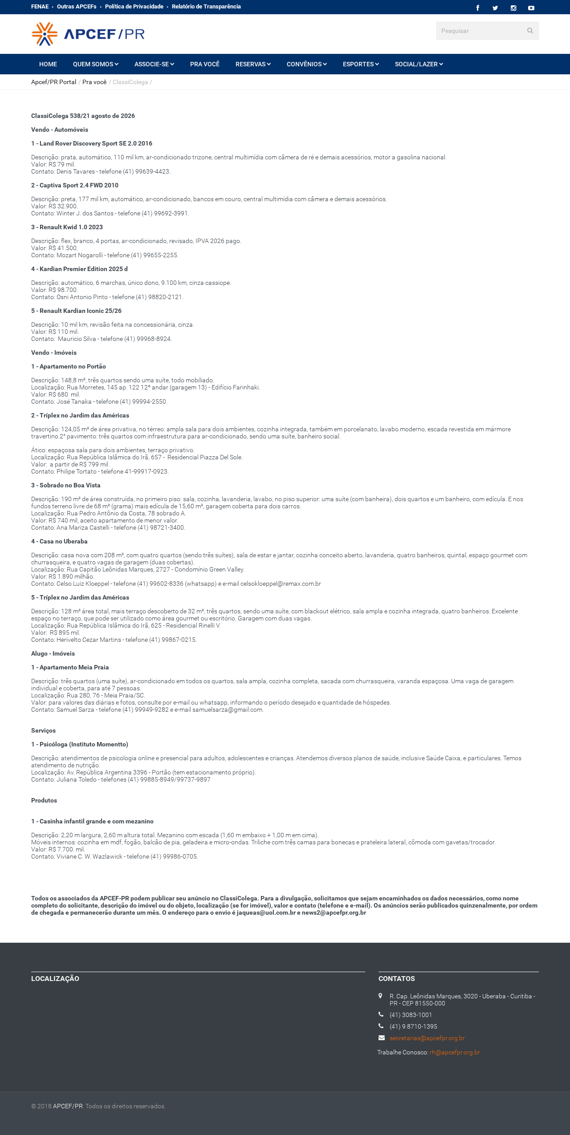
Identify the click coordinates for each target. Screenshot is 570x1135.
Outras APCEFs (77, 6)
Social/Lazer (416, 64)
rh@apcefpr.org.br (455, 1052)
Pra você (205, 64)
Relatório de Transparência (206, 6)
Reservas (250, 64)
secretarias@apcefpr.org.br (427, 1038)
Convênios (304, 64)
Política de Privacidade (134, 6)
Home (48, 64)
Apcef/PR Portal (53, 81)
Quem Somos (93, 64)
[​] (477, 8)
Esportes (358, 64)
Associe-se (151, 64)
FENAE (40, 6)
